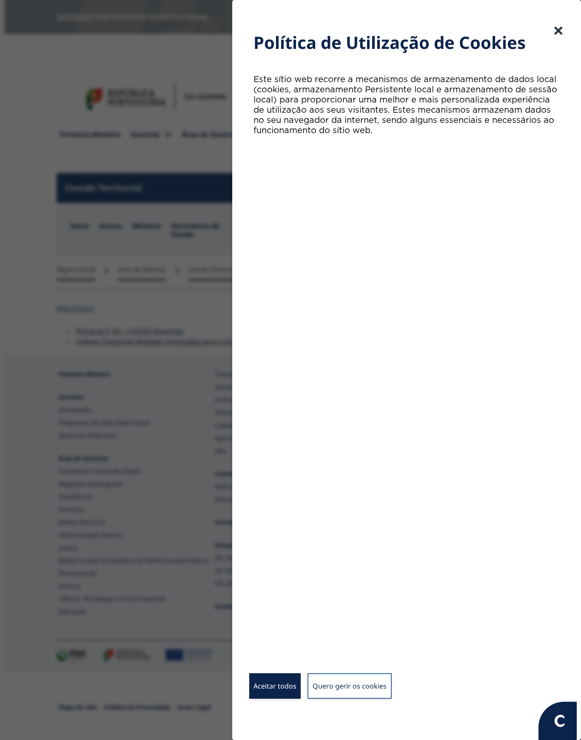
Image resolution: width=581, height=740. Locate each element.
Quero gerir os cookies (350, 686)
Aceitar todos (274, 686)
